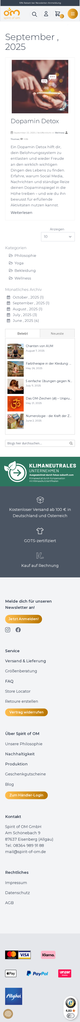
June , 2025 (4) (24, 320)
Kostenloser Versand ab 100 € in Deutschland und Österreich (40, 512)
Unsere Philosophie (23, 744)
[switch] (70, 1015)
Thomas (15, 139)
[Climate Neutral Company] (40, 471)
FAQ (9, 681)
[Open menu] (72, 14)
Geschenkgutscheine (25, 774)
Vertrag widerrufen (26, 712)
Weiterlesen (21, 212)
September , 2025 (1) (29, 303)
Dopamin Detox (35, 121)
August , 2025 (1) (26, 309)
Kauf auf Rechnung (40, 565)
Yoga (19, 263)
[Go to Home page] (17, 13)
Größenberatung (21, 671)
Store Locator (18, 691)
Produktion (16, 764)
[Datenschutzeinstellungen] (8, 1014)
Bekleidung (25, 270)
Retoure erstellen (21, 701)
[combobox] (40, 443)
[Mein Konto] (46, 14)
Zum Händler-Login (26, 795)
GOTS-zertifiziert (40, 540)
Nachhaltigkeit (20, 754)
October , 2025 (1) (27, 297)
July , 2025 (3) (23, 315)
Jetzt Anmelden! (24, 619)
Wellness (23, 278)
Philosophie (25, 255)
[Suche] (71, 443)
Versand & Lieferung (25, 661)
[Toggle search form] (35, 14)
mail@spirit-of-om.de (25, 851)
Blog (10, 784)
